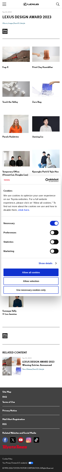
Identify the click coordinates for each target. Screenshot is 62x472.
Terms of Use (8, 402)
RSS (4, 424)
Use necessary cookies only (31, 290)
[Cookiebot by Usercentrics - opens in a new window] (45, 180)
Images (10, 23)
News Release (27, 369)
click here (23, 209)
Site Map (6, 391)
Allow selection (31, 281)
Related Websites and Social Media (19, 432)
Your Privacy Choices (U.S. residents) (14, 463)
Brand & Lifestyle (19, 23)
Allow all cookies (31, 272)
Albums (5, 23)
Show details (45, 263)
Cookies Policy (7, 459)
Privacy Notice (9, 410)
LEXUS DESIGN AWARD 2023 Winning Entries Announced (38, 363)
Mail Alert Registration (13, 419)
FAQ (4, 396)
